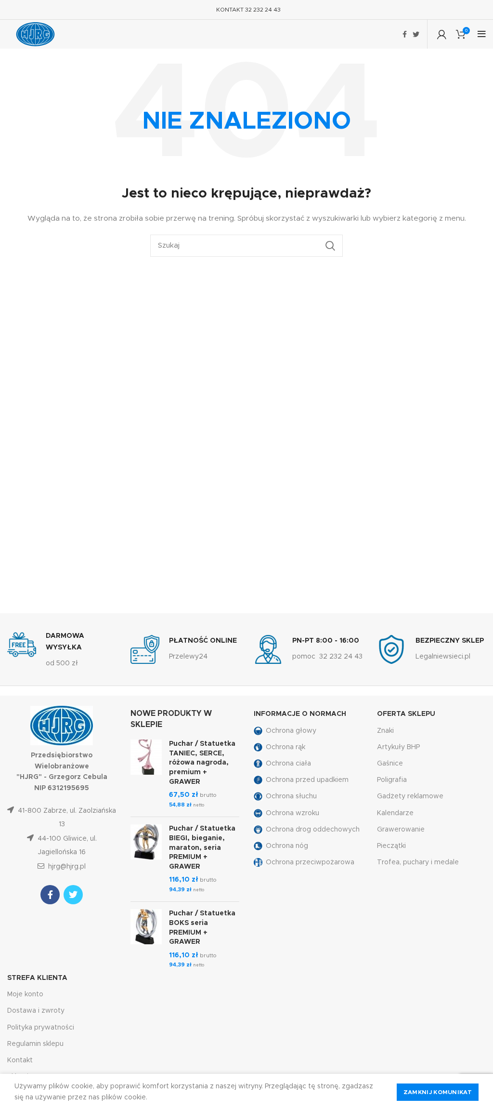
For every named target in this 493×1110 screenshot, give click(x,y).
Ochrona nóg (287, 846)
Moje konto (25, 994)
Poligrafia (392, 780)
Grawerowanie (401, 829)
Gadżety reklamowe (410, 796)
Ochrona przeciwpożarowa (310, 862)
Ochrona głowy (291, 730)
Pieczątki (391, 846)
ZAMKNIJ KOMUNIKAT (437, 1092)
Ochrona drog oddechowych (313, 829)
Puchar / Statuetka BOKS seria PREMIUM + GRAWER (202, 927)
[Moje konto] (441, 34)
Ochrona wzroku (292, 813)
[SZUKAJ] (330, 246)
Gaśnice (390, 763)
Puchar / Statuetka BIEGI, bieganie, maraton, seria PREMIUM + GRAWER (202, 847)
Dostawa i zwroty (36, 1010)
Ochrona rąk (285, 747)
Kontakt (20, 1060)
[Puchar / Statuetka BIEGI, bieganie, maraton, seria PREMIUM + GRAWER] (146, 859)
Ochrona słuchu (291, 796)
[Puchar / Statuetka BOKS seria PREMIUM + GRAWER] (146, 939)
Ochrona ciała (288, 763)
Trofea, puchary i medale (418, 862)
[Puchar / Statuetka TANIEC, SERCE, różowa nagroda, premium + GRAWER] (146, 774)
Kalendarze (395, 813)
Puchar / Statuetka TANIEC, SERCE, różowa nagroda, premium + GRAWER (202, 762)
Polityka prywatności (40, 1027)
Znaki (385, 730)
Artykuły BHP (398, 747)
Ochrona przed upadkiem (307, 780)
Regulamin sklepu (35, 1044)
